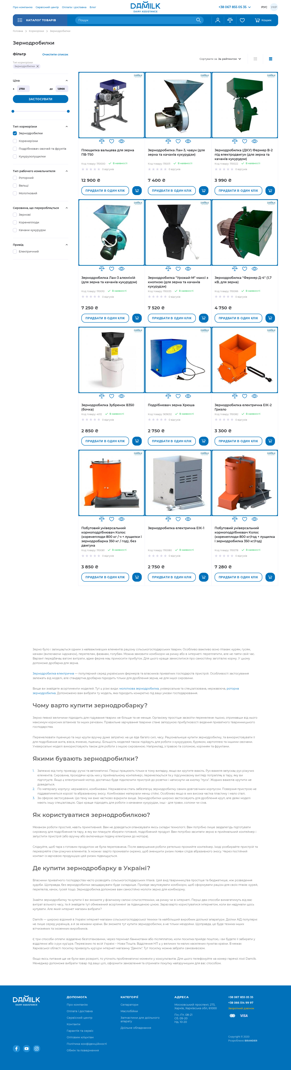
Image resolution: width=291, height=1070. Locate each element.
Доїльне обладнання (136, 1028)
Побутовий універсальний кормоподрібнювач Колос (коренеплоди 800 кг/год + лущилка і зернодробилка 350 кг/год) (245, 534)
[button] (102, 141)
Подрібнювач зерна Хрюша (171, 405)
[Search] (199, 20)
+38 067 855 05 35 (240, 997)
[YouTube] (26, 1048)
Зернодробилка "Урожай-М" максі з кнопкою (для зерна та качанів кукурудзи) (178, 282)
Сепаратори (129, 1004)
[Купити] (137, 190)
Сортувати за (208, 58)
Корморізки (36, 31)
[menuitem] (22, 7)
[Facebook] (16, 1048)
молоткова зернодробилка (139, 688)
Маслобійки (129, 1011)
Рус (264, 7)
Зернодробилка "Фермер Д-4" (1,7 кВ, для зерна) (243, 280)
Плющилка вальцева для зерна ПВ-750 (107, 152)
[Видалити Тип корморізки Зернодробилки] (37, 66)
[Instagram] (36, 1048)
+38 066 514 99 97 (240, 1002)
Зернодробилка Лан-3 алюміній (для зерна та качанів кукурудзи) (109, 280)
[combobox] (139, 20)
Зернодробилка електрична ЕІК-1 (176, 528)
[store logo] (145, 7)
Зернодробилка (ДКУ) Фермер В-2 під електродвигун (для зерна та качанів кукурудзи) (244, 154)
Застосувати (40, 99)
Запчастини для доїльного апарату (140, 1019)
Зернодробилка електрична (53, 673)
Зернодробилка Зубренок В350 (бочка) (107, 407)
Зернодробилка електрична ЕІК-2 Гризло (243, 407)
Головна (18, 31)
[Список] (270, 59)
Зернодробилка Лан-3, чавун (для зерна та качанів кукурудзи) (176, 152)
